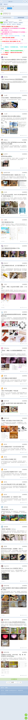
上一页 (8, 682)
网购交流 (5, 4)
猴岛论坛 (2, 687)
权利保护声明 (20, 690)
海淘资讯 (15, 22)
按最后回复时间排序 (7, 17)
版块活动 (6, 22)
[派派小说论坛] (1, 4)
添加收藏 (10, 8)
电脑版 (6, 687)
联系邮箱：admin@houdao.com (11, 690)
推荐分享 (9, 24)
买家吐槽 (19, 24)
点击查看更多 (14, 679)
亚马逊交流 (3, 24)
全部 (7, 20)
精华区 (20, 20)
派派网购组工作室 (7, 13)
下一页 (19, 682)
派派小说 (10, 1)
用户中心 (2, 690)
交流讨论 (14, 24)
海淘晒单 (21, 22)
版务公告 (11, 22)
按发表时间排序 (21, 17)
